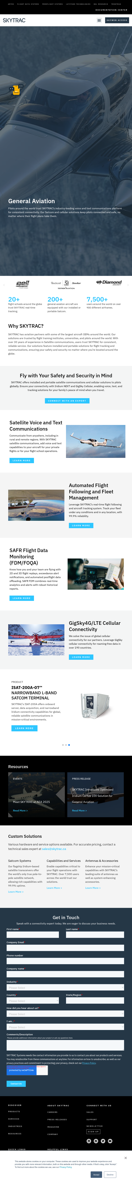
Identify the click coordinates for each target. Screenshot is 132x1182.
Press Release (81, 778)
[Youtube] (110, 1141)
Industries (15, 1126)
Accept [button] (96, 1174)
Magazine (53, 1127)
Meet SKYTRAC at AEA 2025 (31, 802)
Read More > (20, 810)
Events (17, 778)
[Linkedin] (89, 1141)
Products (14, 1111)
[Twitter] (103, 1141)
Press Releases (57, 1119)
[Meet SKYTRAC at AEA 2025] (36, 794)
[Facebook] (96, 1141)
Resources (15, 1134)
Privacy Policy (66, 1167)
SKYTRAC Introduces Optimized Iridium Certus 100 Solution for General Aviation (92, 796)
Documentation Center (111, 10)
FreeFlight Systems (52, 4)
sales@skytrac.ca (54, 849)
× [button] (125, 1156)
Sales (90, 1112)
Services (13, 1119)
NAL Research (101, 4)
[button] (99, 20)
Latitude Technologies (78, 4)
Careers (52, 1112)
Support (92, 1119)
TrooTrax (116, 4)
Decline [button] (110, 1174)
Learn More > (16, 891)
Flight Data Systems (28, 4)
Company (52, 1134)
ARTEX (11, 4)
